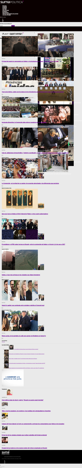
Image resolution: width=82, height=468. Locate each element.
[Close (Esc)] (0, 466)
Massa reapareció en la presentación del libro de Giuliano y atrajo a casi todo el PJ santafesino (26, 367)
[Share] (1, 466)
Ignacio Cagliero (5, 157)
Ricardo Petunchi (5, 96)
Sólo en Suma (38, 56)
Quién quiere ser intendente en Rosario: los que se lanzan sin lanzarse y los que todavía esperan (26, 353)
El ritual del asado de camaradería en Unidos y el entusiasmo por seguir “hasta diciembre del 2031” (27, 363)
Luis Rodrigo (4, 66)
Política (37, 32)
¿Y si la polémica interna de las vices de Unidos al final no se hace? (26, 349)
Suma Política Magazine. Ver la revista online (12, 456)
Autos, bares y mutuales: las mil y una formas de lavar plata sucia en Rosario (23, 358)
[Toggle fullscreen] (2, 466)
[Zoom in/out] (3, 466)
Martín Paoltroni (5, 279)
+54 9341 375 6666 (6, 15)
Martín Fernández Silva (6, 188)
